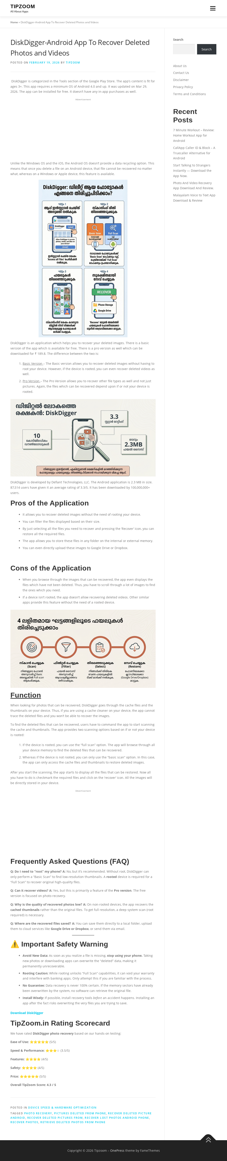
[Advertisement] (83, 129)
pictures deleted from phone (80, 1113)
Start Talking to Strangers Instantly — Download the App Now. (192, 170)
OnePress (117, 1150)
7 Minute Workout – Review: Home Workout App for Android (193, 135)
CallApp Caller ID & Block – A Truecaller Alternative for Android (194, 153)
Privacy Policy (183, 87)
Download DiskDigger (26, 1013)
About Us (180, 66)
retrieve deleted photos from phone (73, 1122)
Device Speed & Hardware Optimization (62, 1107)
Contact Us (181, 73)
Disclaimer (181, 80)
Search (178, 39)
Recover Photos (24, 1122)
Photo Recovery (38, 1113)
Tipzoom (22, 6)
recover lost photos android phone (117, 1118)
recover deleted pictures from (55, 1118)
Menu (213, 8)
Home (14, 22)
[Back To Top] (208, 1140)
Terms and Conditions (189, 94)
